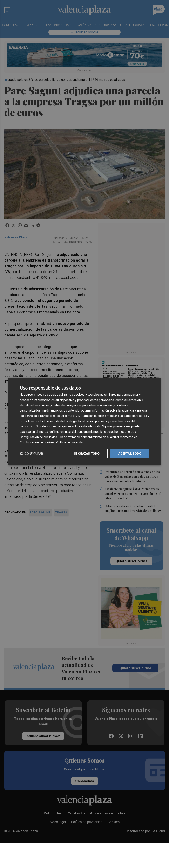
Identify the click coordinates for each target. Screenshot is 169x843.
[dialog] (84, 421)
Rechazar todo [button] (87, 453)
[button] (31, 453)
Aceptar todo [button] (129, 453)
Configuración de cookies (37, 442)
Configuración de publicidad (38, 437)
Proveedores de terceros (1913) (60, 416)
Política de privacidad (70, 442)
